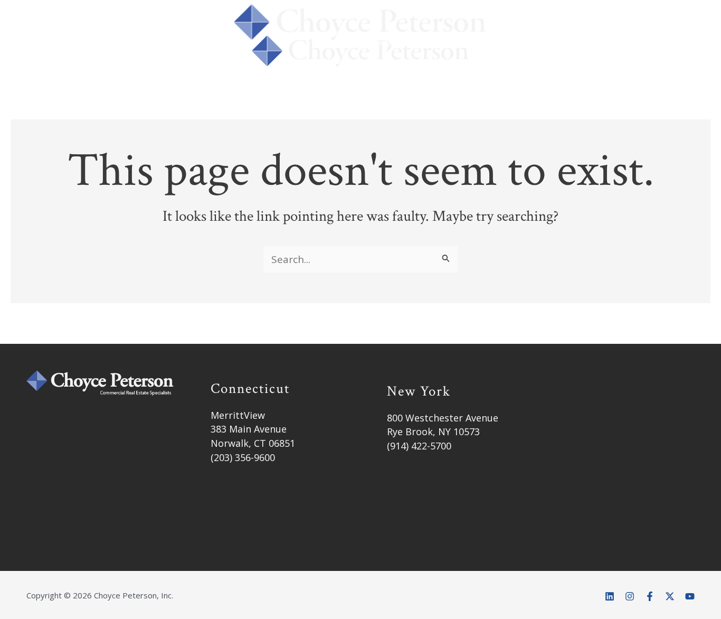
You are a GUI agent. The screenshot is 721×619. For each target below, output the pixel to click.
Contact (541, 66)
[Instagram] (629, 596)
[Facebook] (649, 596)
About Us (237, 66)
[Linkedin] (609, 596)
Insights (466, 66)
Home (176, 66)
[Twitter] (670, 596)
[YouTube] (690, 596)
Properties (384, 66)
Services (303, 66)
